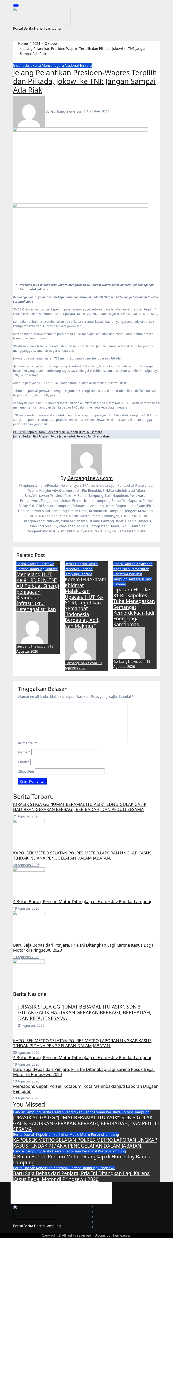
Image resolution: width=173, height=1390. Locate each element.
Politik (51, 1190)
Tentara (86, 65)
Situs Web (26, 771)
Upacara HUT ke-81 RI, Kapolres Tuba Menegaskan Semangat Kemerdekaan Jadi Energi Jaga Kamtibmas (134, 607)
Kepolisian (122, 569)
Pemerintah (140, 569)
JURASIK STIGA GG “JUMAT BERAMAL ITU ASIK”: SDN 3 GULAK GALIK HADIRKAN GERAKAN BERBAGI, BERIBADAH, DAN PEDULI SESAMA (79, 806)
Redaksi (41, 1184)
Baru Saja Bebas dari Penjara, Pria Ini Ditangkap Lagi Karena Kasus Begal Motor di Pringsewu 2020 (84, 947)
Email (24, 762)
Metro (93, 564)
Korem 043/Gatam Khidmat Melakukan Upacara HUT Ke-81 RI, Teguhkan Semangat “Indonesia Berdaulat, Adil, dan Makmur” (85, 602)
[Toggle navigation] (16, 5)
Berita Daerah (27, 564)
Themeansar (121, 1235)
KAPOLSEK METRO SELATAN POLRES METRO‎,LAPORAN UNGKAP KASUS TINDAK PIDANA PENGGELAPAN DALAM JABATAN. (82, 855)
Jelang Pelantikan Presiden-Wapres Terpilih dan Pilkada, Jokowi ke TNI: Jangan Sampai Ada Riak (85, 81)
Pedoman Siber (27, 1190)
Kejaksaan (144, 564)
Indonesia (21, 65)
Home (24, 1184)
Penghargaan (94, 1112)
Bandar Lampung (27, 1112)
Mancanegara (53, 65)
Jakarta (36, 65)
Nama (24, 752)
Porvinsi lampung (30, 569)
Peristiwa (46, 564)
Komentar (27, 743)
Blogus (100, 1235)
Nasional (72, 65)
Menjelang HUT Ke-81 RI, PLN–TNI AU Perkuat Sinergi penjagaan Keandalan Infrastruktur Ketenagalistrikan (37, 591)
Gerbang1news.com (67, 111)
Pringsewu (106, 1168)
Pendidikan (74, 1112)
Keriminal (61, 1134)
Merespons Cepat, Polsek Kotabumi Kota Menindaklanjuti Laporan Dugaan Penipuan (85, 1088)
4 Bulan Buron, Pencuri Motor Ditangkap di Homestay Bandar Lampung (83, 901)
